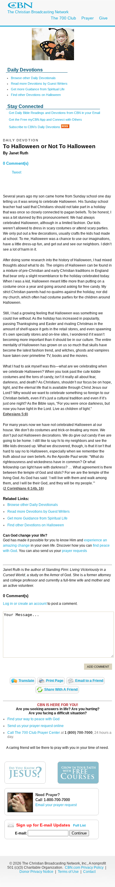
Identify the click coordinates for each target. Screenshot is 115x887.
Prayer (87, 18)
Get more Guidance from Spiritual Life (38, 89)
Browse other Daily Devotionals (33, 78)
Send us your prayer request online (35, 726)
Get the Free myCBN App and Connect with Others (45, 119)
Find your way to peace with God (33, 719)
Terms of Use (69, 872)
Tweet (16, 172)
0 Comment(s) (15, 163)
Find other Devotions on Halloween (36, 95)
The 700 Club (63, 18)
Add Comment (98, 666)
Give (103, 18)
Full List (79, 825)
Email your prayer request (56, 805)
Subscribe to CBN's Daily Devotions (35, 127)
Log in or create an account (25, 604)
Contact (89, 872)
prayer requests (74, 551)
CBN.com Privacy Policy (84, 867)
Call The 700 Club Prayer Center (33, 733)
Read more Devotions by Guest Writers (39, 83)
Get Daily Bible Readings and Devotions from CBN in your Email (54, 113)
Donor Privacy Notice (36, 872)
